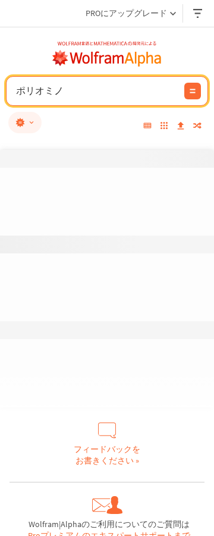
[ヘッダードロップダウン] (198, 13)
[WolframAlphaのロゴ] (107, 58)
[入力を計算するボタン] (192, 91)
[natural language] (25, 122)
